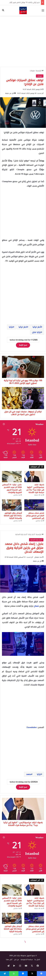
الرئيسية (39, 70)
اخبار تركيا (23, 327)
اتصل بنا (37, 959)
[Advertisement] (23, 41)
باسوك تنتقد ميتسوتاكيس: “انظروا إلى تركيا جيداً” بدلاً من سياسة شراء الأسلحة (35, 488)
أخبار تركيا (37, 327)
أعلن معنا (9, 959)
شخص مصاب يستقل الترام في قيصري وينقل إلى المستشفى (35, 515)
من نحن (16, 959)
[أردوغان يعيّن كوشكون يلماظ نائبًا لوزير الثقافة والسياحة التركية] (12, 505)
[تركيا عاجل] (23, 10)
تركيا (11, 327)
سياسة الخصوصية (27, 959)
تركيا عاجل (36, 332)
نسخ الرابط (23, 345)
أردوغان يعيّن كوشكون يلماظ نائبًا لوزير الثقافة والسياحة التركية (13, 515)
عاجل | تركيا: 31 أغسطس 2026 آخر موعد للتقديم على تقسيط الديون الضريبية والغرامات (12, 488)
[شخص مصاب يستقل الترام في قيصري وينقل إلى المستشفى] (34, 505)
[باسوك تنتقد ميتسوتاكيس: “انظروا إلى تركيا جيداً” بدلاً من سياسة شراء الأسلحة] (34, 476)
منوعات (32, 70)
